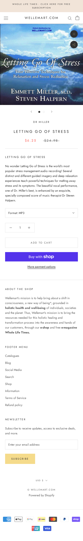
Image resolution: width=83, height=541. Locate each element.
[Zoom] (74, 34)
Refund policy (13, 405)
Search (9, 377)
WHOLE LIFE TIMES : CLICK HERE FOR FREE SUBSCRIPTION (41, 6)
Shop (8, 384)
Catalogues (12, 356)
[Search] (70, 18)
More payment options (41, 266)
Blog (8, 363)
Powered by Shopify (41, 495)
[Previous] (31, 112)
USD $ (40, 480)
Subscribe (20, 459)
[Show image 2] (44, 112)
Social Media (13, 370)
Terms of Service (15, 398)
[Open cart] (77, 18)
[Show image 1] (39, 112)
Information (12, 391)
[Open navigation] (6, 18)
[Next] (51, 112)
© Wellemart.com (41, 489)
